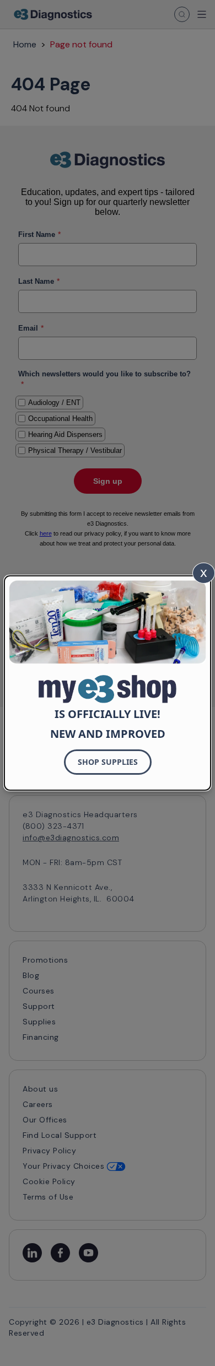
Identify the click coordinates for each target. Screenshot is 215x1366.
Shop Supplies (108, 762)
